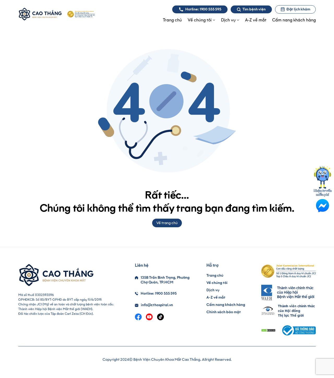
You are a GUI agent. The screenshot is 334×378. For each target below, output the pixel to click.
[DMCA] (268, 330)
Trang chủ (214, 275)
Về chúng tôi (217, 283)
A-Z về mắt (215, 297)
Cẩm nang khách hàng (225, 305)
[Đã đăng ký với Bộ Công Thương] (298, 330)
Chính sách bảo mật (223, 312)
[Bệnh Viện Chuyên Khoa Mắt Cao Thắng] (40, 14)
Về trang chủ (167, 223)
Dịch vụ (212, 290)
